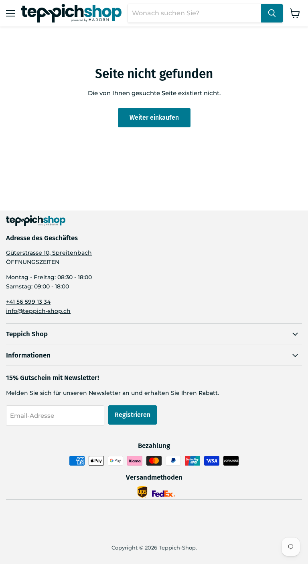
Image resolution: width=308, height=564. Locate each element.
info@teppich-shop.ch (38, 311)
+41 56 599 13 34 (28, 301)
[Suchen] (272, 13)
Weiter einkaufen (154, 117)
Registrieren (132, 415)
